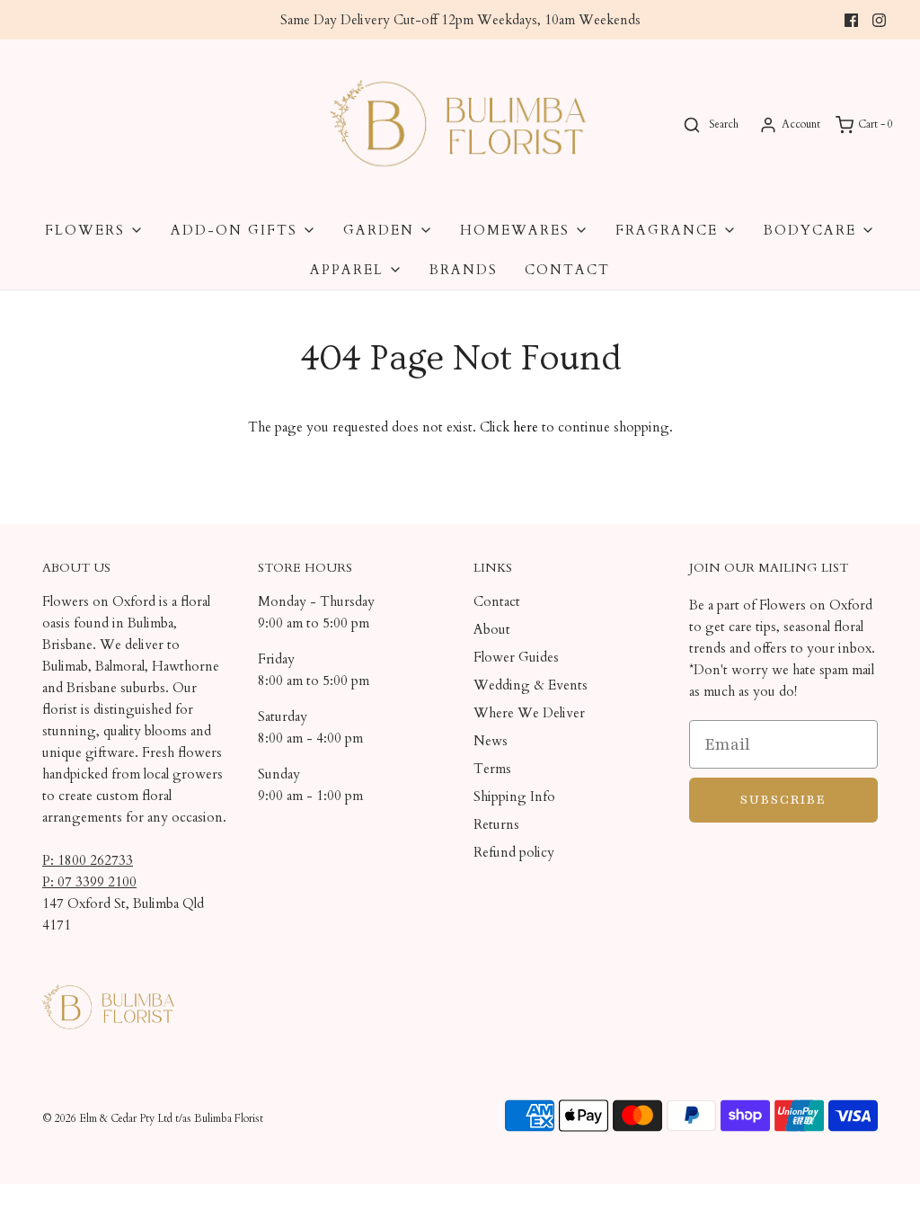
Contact (567, 270)
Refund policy (513, 852)
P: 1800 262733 (87, 860)
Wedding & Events (530, 685)
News (490, 741)
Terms (492, 769)
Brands (463, 270)
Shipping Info (514, 796)
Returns (496, 824)
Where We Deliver (529, 713)
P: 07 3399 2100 (89, 882)
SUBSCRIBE (783, 799)
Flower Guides (516, 657)
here (525, 427)
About (491, 629)
